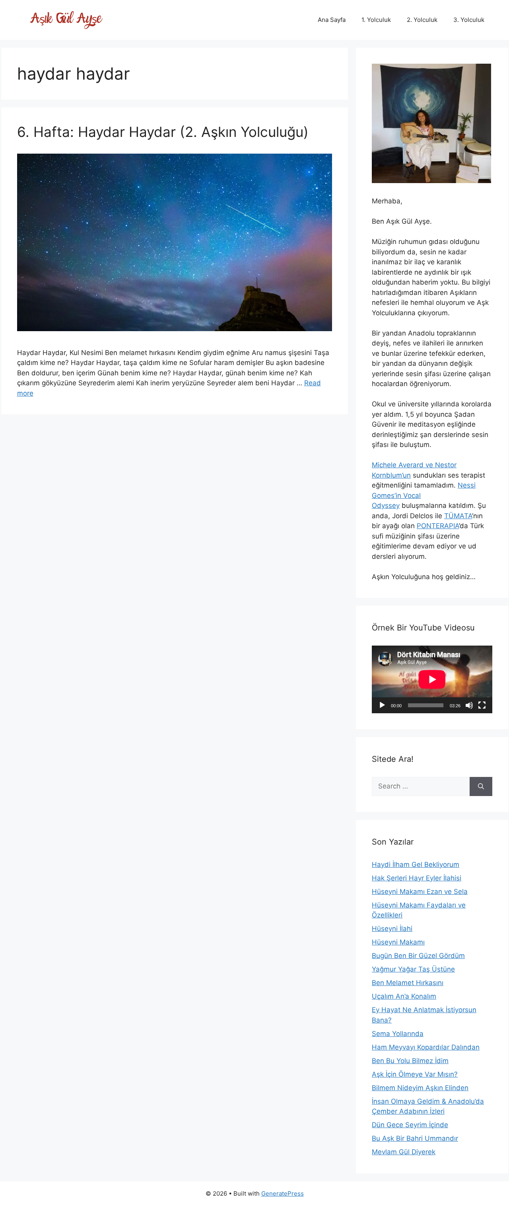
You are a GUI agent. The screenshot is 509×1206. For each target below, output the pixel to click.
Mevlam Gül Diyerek (403, 1152)
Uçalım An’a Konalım (404, 996)
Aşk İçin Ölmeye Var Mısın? (415, 1074)
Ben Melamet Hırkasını (407, 983)
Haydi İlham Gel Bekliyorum (415, 864)
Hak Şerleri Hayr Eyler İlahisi (416, 878)
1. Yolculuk (376, 19)
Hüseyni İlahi (392, 929)
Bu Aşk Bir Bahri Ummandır (415, 1138)
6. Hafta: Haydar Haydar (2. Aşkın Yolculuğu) (163, 131)
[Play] (382, 705)
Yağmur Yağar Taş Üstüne (413, 969)
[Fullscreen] (482, 705)
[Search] (481, 786)
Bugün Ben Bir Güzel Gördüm (418, 956)
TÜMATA (458, 516)
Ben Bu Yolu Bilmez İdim (410, 1061)
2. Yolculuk (422, 19)
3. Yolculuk (468, 19)
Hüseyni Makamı (398, 942)
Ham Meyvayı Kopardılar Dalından (426, 1047)
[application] (432, 679)
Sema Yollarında (398, 1034)
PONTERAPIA (438, 526)
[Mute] (469, 705)
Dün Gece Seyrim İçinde (410, 1125)
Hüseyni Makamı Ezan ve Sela (420, 892)
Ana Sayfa (332, 19)
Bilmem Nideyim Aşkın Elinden (420, 1088)
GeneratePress (282, 1193)
